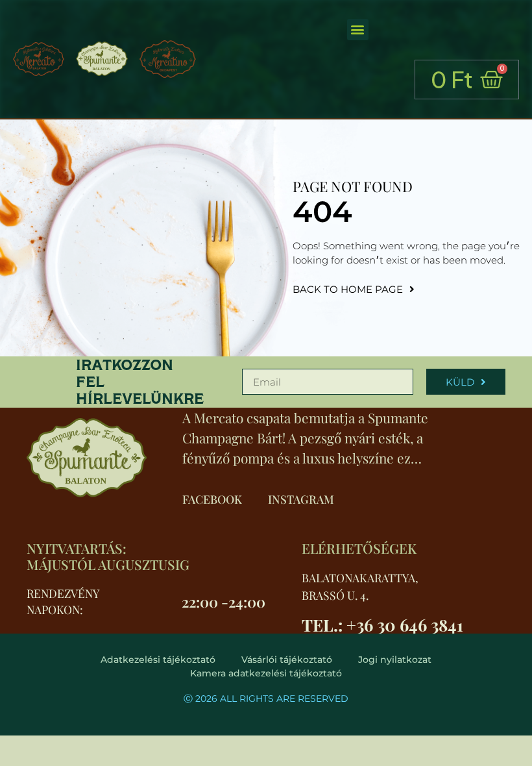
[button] (358, 29)
